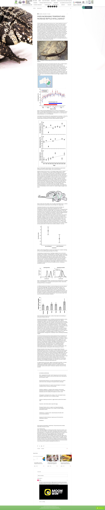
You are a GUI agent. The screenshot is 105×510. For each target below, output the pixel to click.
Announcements (39, 8)
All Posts (34, 8)
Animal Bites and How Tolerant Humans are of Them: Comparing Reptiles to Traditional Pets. (38, 463)
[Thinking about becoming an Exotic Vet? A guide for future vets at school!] (52, 458)
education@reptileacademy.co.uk (55, 507)
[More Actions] (67, 480)
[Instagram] (52, 6)
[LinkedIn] (54, 6)
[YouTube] (56, 6)
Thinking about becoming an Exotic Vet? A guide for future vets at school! (52, 463)
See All (71, 453)
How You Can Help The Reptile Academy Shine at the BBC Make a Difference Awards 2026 (65, 463)
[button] (70, 8)
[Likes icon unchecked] (39, 501)
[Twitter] (50, 6)
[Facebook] (48, 6)
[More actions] (67, 13)
